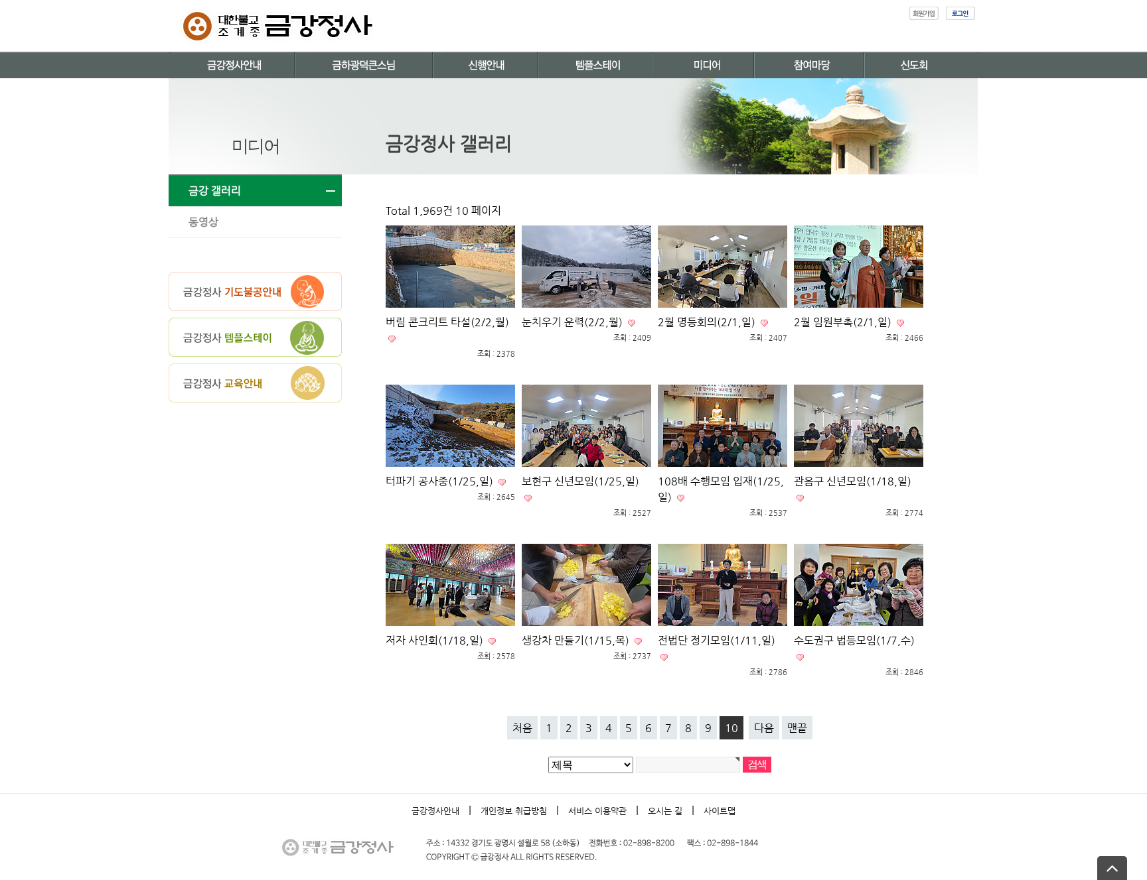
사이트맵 (719, 811)
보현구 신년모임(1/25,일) (580, 481)
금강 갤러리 (215, 190)
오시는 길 (665, 811)
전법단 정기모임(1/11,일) (716, 640)
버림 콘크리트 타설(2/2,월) (447, 322)
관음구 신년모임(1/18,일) (852, 481)
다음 (764, 728)
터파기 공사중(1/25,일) (441, 481)
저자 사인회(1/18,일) (436, 640)
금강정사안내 (435, 811)
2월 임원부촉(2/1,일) (844, 322)
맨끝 (797, 728)
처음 (522, 728)
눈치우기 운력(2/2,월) (573, 322)
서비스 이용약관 (597, 811)
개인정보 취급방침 (514, 811)
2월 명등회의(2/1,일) (708, 322)
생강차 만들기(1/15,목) (577, 640)
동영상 (203, 222)
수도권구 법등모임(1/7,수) (854, 640)
